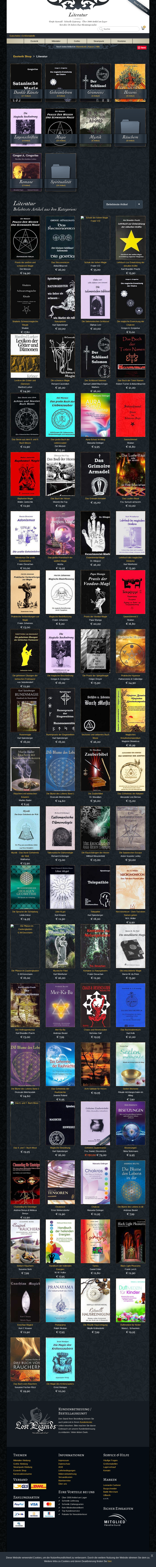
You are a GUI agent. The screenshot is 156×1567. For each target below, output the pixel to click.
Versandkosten (65, 1477)
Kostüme (122, 41)
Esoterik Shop (19, 1470)
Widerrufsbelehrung (67, 1474)
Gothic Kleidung (20, 1464)
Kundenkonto (86, 1422)
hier (109, 1561)
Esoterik (34, 41)
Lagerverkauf (109, 1467)
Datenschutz (64, 1464)
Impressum (63, 1460)
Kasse (91, 47)
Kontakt (106, 1470)
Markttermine (64, 1480)
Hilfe (98, 47)
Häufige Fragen (110, 1460)
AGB (60, 1467)
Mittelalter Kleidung (21, 1460)
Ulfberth (107, 1495)
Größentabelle (28, 36)
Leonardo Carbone (112, 1485)
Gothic (77, 41)
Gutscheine (15, 36)
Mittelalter (56, 41)
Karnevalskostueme (22, 1474)
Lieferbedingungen (66, 1470)
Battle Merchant (110, 1492)
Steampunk (99, 41)
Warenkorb (81, 47)
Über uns (62, 1484)
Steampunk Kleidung (22, 1467)
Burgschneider (110, 1488)
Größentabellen (110, 1464)
